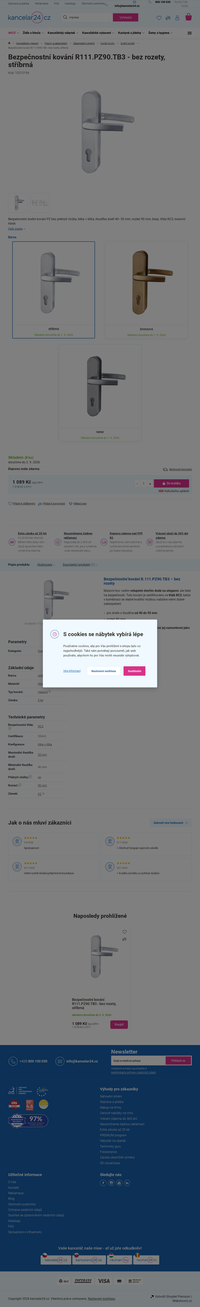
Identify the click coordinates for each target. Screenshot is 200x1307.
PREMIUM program (112, 1135)
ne (37, 777)
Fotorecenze (107, 1152)
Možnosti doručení (179, 469)
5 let (39, 700)
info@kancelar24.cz (80, 1061)
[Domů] (8, 43)
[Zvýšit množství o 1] (148, 483)
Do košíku (172, 483)
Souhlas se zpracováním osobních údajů (35, 1215)
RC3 (39, 726)
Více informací (70, 670)
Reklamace (40, 3)
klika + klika (43, 744)
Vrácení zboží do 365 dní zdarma (170, 536)
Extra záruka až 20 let (31, 533)
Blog (10, 1198)
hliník (39, 684)
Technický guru (109, 1146)
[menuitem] (11, 33)
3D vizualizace (109, 1163)
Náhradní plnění (110, 1096)
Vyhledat (124, 17)
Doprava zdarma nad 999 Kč (124, 536)
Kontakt (12, 1188)
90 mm (40, 785)
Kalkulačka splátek (175, 491)
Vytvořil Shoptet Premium (171, 1296)
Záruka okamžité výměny (116, 1157)
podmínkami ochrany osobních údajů (132, 1072)
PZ (38, 794)
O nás (11, 1182)
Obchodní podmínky (92, 3)
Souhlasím (133, 670)
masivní (41, 692)
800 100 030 (32, 1061)
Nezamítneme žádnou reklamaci (76, 536)
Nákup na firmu (109, 1107)
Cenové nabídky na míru (115, 1113)
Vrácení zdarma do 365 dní (117, 1119)
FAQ (55, 3)
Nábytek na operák (111, 1141)
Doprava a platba (17, 3)
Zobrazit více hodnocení (167, 822)
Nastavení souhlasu (102, 670)
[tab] (17, 565)
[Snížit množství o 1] (136, 483)
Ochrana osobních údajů (24, 1210)
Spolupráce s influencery (23, 1232)
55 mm (40, 755)
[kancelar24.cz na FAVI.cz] (13, 1106)
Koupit (117, 1024)
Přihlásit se (177, 1060)
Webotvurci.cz (180, 1301)
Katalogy (68, 3)
